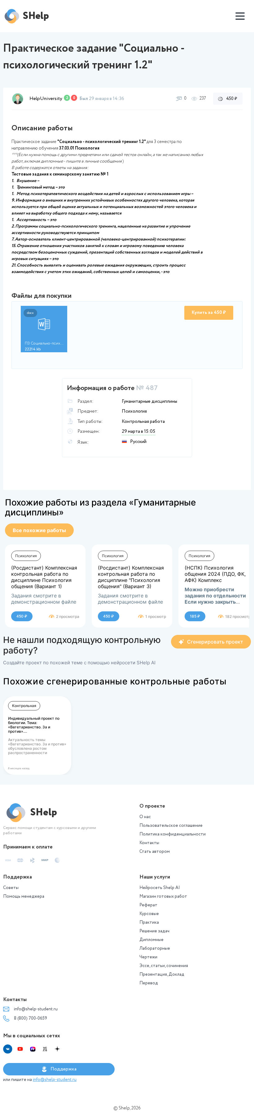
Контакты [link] (149, 843)
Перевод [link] (148, 983)
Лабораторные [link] (154, 948)
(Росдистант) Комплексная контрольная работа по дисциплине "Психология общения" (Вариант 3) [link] (131, 577)
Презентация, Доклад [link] (161, 974)
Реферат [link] (148, 905)
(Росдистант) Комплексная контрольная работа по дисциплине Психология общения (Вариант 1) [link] (44, 577)
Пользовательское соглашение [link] (171, 825)
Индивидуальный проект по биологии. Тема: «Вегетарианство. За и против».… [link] (33, 725)
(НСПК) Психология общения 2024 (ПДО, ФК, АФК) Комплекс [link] (215, 574)
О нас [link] (145, 817)
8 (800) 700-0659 (30, 1018)
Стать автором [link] (154, 851)
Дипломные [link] (151, 940)
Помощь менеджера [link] (23, 896)
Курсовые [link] (149, 914)
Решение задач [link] (154, 931)
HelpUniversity (45, 98)
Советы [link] (11, 888)
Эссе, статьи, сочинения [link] (163, 966)
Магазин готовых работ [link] (163, 896)
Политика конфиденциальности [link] (172, 834)
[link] (39, 530)
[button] (17, 99)
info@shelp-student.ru (36, 1009)
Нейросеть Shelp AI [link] (159, 888)
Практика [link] (149, 922)
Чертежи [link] (148, 957)
